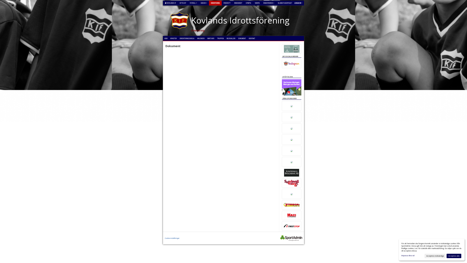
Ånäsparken (268, 3)
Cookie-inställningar (172, 238)
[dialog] (432, 250)
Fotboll (193, 3)
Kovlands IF (171, 3)
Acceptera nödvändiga (435, 256)
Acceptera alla (453, 256)
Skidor (203, 3)
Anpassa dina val (407, 255)
